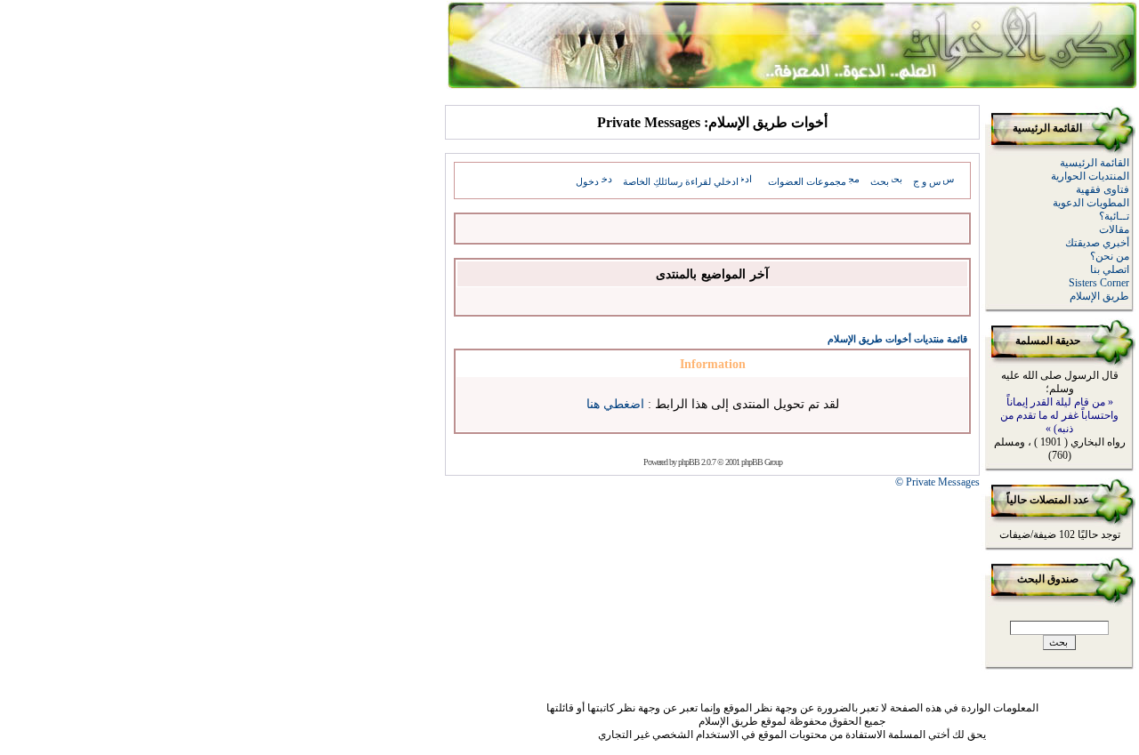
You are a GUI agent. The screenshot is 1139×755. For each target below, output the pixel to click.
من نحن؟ (1109, 256)
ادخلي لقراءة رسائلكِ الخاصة (681, 181)
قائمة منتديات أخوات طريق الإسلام (897, 338)
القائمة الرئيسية (1094, 163)
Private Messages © (937, 482)
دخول (587, 181)
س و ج (927, 181)
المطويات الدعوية (1091, 203)
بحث (879, 181)
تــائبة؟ (1114, 216)
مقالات (1114, 229)
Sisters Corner (1099, 283)
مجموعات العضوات (807, 181)
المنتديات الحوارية (1090, 176)
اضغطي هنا (615, 404)
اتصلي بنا (1109, 269)
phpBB (688, 462)
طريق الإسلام (1099, 296)
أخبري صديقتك (1097, 243)
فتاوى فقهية (1102, 189)
